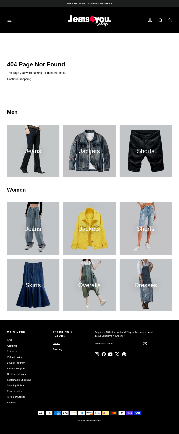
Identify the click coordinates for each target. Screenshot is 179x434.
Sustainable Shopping (19, 379)
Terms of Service (16, 396)
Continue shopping (19, 79)
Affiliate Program (16, 368)
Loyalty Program (16, 362)
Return (56, 343)
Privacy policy (14, 391)
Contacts (12, 351)
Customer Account (17, 374)
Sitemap (11, 402)
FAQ (9, 340)
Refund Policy (14, 357)
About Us (12, 345)
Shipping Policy (15, 385)
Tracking (57, 349)
